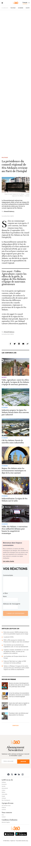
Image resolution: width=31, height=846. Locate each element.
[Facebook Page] (8, 774)
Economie (20, 7)
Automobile (4, 794)
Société (28, 7)
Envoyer (23, 761)
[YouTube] (15, 774)
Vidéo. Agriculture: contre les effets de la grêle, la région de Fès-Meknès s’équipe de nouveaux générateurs (14, 278)
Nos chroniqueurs (6, 800)
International (5, 788)
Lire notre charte (8, 561)
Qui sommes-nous (6, 805)
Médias (3, 792)
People (3, 796)
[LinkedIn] (19, 774)
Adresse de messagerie (11, 604)
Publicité (4, 807)
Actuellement (5, 7)
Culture (3, 790)
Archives (4, 809)
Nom (5, 596)
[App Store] (9, 834)
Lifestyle (4, 798)
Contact (4, 817)
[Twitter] (12, 774)
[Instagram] (23, 774)
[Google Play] (21, 834)
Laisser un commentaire (15, 613)
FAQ (3, 815)
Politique (13, 7)
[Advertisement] (15, 82)
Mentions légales (6, 822)
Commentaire (8, 575)
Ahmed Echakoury (9, 211)
